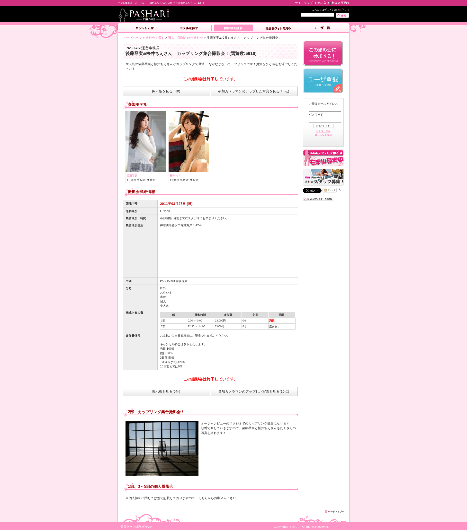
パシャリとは (145, 28)
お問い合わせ (143, 526)
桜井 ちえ (175, 175)
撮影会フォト (278, 28)
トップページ (132, 38)
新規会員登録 (340, 3)
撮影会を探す (233, 28)
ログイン (343, 9)
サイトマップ (304, 3)
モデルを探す (189, 28)
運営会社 (126, 526)
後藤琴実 (132, 175)
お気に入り (322, 3)
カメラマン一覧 (322, 28)
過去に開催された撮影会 (185, 38)
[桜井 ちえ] (189, 171)
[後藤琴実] (146, 171)
